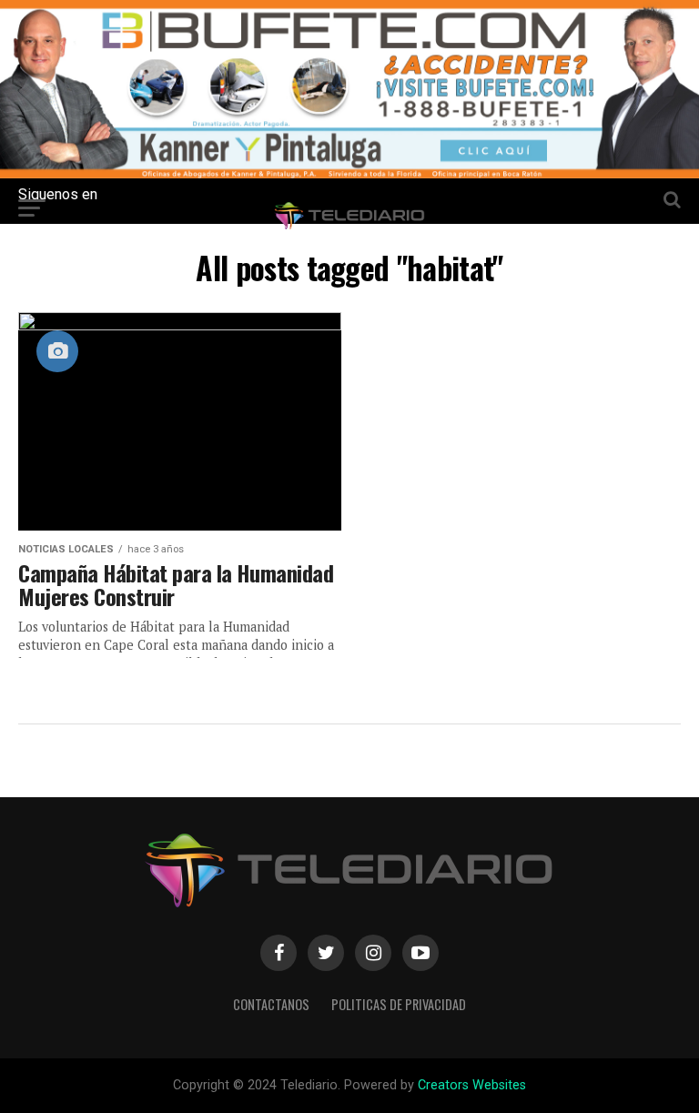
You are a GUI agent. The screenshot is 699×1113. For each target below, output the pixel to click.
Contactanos (271, 1004)
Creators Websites (472, 1085)
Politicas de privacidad (398, 1004)
